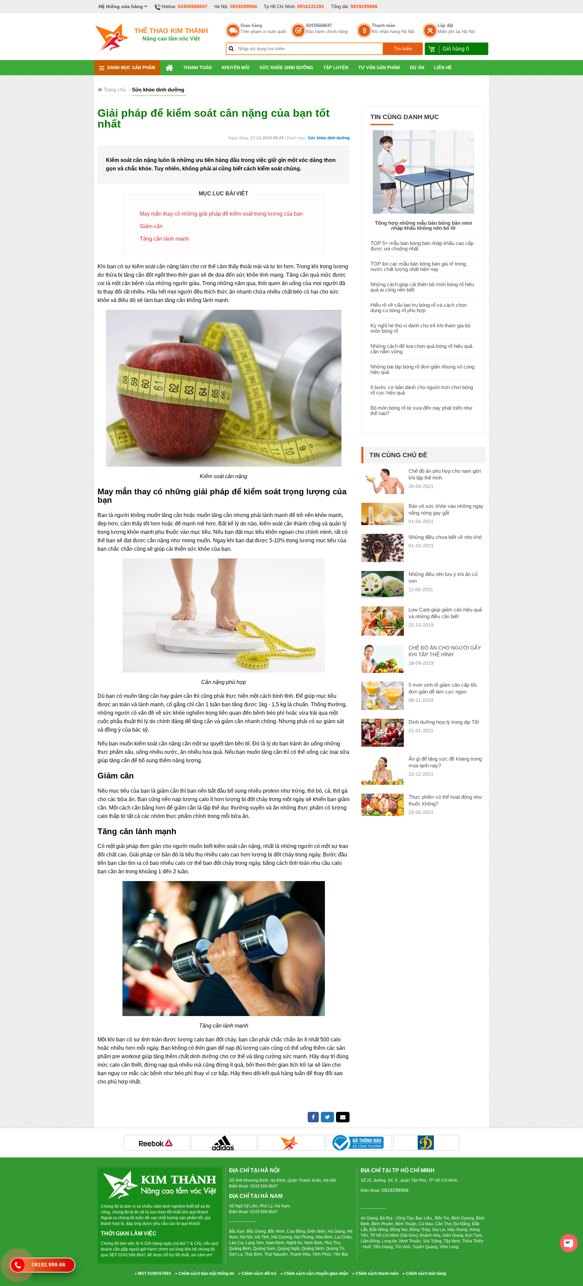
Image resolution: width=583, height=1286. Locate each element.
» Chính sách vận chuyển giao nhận (314, 1273)
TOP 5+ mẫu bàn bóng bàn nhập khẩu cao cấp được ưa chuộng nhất (421, 245)
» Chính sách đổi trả (257, 1273)
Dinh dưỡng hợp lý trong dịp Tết (444, 722)
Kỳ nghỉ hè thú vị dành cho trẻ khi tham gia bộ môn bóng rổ (420, 328)
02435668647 (192, 6)
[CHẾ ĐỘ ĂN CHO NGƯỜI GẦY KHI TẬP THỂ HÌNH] (382, 658)
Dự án (417, 67)
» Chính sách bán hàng (424, 1273)
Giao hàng (251, 25)
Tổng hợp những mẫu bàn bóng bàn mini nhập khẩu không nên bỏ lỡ (423, 225)
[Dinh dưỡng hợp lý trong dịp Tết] (382, 732)
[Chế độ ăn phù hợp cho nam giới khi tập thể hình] (382, 480)
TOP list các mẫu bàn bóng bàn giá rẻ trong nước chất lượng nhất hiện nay (418, 266)
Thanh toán (383, 25)
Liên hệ (443, 67)
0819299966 (243, 6)
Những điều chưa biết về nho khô (445, 537)
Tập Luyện (335, 67)
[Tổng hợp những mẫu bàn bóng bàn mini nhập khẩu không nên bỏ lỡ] (423, 171)
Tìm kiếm (403, 48)
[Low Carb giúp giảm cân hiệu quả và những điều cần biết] (382, 621)
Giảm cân (151, 226)
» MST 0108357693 (153, 1273)
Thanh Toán (197, 67)
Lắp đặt (445, 25)
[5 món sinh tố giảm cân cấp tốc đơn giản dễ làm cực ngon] (382, 695)
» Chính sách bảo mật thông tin (204, 1273)
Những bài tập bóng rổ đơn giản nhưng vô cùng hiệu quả (422, 369)
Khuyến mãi (235, 67)
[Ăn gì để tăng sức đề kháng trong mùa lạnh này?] (382, 771)
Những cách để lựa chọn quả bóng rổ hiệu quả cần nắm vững (421, 348)
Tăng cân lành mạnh (164, 239)
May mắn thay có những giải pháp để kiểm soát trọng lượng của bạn (221, 214)
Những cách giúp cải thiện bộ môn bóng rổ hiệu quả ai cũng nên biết (422, 287)
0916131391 (310, 6)
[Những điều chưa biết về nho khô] (382, 548)
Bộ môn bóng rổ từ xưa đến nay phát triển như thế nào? (421, 410)
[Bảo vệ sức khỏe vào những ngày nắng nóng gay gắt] (382, 514)
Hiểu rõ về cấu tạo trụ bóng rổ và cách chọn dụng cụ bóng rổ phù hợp (418, 307)
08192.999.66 (48, 1264)
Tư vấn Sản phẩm (379, 67)
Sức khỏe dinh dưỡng (286, 67)
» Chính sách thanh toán (375, 1273)
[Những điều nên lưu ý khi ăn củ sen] (382, 584)
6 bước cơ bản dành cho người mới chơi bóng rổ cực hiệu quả (421, 389)
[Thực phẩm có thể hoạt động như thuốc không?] (382, 805)
